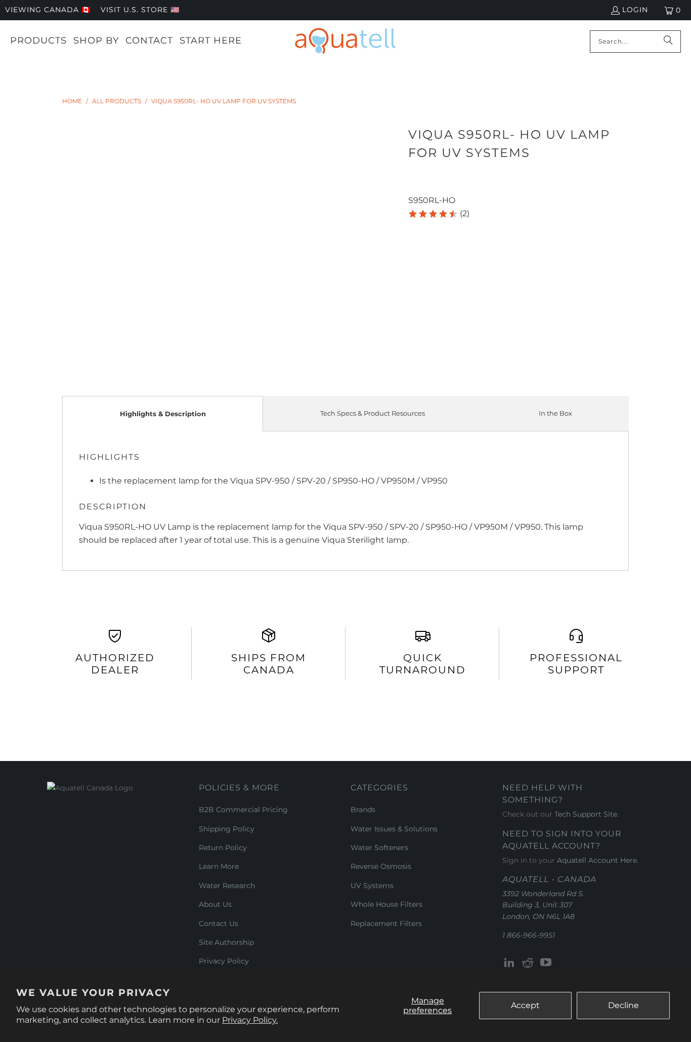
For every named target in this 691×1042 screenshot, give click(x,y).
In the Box (555, 413)
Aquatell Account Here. (597, 860)
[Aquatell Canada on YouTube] (545, 963)
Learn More (219, 866)
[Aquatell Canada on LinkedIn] (509, 963)
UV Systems (372, 885)
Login (635, 9)
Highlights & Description (163, 414)
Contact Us (218, 923)
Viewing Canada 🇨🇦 (48, 9)
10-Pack (491, 283)
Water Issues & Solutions (394, 828)
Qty (414, 314)
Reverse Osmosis (381, 866)
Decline (623, 1005)
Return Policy (223, 847)
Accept (525, 1005)
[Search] (668, 41)
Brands (363, 809)
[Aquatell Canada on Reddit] (528, 963)
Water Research (227, 885)
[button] (438, 213)
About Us (215, 904)
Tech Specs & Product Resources (372, 413)
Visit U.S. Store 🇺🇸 (140, 9)
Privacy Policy (224, 961)
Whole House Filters (386, 904)
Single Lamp (437, 283)
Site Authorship (226, 942)
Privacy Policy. (250, 1020)
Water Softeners (379, 847)
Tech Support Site (585, 814)
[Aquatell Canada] (345, 41)
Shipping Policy (226, 828)
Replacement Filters (386, 923)
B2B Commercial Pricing (243, 809)
